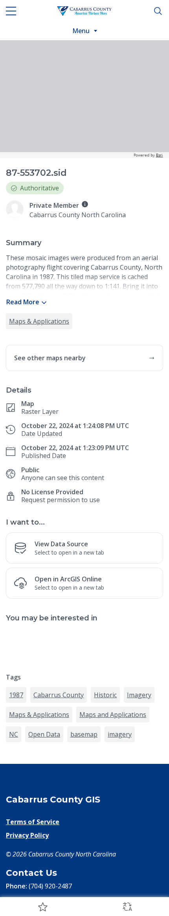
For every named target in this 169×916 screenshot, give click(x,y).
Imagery (139, 695)
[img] (85, 204)
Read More (22, 302)
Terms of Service (32, 821)
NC (13, 734)
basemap (83, 734)
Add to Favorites (42, 906)
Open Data (44, 734)
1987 (16, 695)
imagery (120, 734)
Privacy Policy (27, 835)
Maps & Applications (39, 321)
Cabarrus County (58, 695)
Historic (105, 695)
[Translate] (126, 906)
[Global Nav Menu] (11, 11)
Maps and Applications (112, 714)
